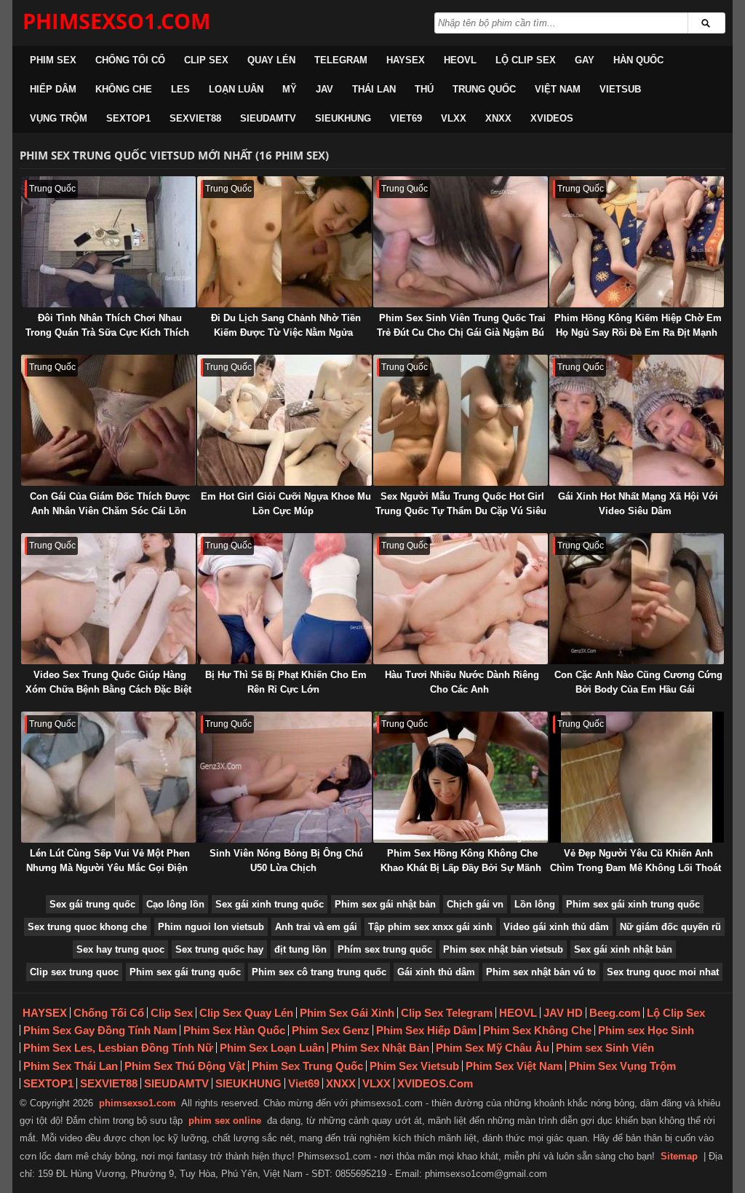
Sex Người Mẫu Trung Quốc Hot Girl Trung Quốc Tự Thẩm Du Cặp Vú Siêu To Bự (460, 511)
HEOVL (460, 60)
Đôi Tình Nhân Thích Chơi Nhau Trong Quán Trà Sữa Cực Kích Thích (107, 325)
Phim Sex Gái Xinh (347, 1013)
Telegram (340, 60)
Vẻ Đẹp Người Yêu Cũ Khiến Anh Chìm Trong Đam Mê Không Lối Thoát (635, 860)
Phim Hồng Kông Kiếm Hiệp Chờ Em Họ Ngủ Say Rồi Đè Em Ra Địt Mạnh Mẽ (638, 332)
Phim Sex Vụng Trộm (622, 1066)
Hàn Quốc (638, 60)
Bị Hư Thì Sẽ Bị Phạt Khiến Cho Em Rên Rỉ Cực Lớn (286, 682)
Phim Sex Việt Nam (514, 1066)
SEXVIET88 (195, 118)
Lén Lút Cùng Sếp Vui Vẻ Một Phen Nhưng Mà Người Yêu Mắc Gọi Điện (108, 860)
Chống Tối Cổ (130, 60)
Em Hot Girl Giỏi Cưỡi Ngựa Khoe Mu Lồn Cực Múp (286, 503)
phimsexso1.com (137, 1103)
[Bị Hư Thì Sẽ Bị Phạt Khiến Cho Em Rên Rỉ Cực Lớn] (284, 598)
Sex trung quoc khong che (87, 926)
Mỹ (289, 89)
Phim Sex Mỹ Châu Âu (492, 1048)
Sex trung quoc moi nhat (663, 971)
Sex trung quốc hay (219, 949)
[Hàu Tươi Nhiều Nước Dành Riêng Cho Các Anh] (460, 598)
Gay (584, 60)
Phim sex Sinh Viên (605, 1048)
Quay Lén (271, 60)
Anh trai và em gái (316, 926)
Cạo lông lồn (175, 904)
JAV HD (563, 1013)
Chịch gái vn (475, 904)
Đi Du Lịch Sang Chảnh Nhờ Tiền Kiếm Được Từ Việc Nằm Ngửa (286, 325)
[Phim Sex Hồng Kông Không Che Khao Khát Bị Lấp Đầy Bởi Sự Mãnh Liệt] (460, 777)
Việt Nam (558, 89)
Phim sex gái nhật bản (385, 904)
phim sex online (224, 1120)
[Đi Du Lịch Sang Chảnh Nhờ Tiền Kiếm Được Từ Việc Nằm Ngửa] (284, 241)
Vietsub (620, 89)
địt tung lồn (300, 949)
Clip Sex (206, 60)
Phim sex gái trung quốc (185, 971)
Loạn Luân (236, 89)
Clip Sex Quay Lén (246, 1013)
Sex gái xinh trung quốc (269, 904)
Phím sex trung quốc (385, 949)
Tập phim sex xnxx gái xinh (430, 926)
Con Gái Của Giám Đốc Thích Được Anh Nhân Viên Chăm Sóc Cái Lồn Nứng (110, 511)
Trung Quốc (484, 89)
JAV (324, 89)
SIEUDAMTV (268, 118)
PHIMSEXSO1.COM (116, 21)
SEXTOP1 (128, 118)
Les (180, 89)
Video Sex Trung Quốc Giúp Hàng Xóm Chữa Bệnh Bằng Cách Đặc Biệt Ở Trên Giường (108, 689)
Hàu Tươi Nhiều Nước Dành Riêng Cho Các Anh (462, 682)
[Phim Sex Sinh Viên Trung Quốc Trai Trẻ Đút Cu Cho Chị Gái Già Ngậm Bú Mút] (460, 241)
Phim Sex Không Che (537, 1030)
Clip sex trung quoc (74, 971)
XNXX (498, 118)
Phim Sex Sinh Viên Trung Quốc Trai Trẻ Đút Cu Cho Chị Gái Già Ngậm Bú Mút (461, 332)
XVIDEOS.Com (435, 1083)
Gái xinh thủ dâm (436, 971)
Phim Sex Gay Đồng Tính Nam (100, 1030)
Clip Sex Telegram (447, 1013)
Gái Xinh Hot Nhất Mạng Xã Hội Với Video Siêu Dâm (638, 503)
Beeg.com (614, 1013)
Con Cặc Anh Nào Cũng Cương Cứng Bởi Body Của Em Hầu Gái (638, 682)
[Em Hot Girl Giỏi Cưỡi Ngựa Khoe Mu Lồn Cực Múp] (284, 420)
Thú (424, 89)
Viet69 (406, 118)
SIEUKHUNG (343, 118)
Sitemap (679, 1156)
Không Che (123, 89)
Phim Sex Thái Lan (70, 1066)
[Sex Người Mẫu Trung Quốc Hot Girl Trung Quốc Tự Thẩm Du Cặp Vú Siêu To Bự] (460, 420)
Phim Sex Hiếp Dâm (426, 1030)
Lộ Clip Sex (525, 60)
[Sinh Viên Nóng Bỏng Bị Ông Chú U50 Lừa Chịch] (284, 777)
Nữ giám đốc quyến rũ (670, 926)
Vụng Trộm (58, 118)
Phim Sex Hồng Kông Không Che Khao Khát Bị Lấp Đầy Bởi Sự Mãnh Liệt (461, 868)
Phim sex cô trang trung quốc (319, 971)
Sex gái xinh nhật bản (623, 949)
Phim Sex (53, 60)
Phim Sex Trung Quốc (307, 1066)
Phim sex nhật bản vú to (541, 971)
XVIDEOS (551, 118)
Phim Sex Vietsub (414, 1066)
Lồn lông (534, 904)
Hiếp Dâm (53, 89)
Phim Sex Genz (331, 1030)
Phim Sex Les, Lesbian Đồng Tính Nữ (118, 1048)
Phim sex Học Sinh (646, 1030)
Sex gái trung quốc (92, 904)
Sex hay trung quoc (120, 949)
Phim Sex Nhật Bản (380, 1048)
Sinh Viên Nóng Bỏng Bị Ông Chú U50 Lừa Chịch (286, 860)
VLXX (453, 118)
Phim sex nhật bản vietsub (503, 949)
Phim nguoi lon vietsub (211, 926)
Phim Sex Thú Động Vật (184, 1066)
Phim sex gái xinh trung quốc (633, 904)
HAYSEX (405, 60)
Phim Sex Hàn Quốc (234, 1030)
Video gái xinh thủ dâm (556, 926)
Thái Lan (374, 89)
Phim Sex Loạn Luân (272, 1048)
